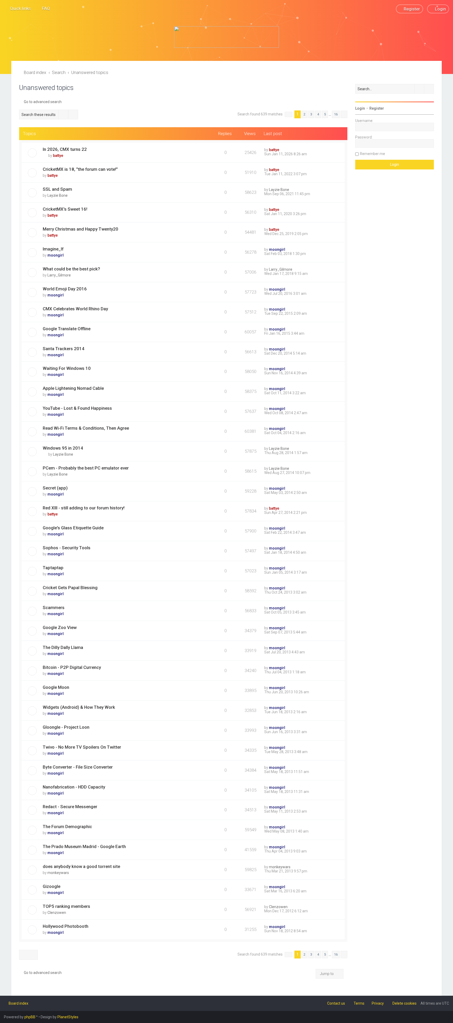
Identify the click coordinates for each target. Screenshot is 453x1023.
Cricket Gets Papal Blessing (70, 587)
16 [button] (336, 114)
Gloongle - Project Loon (66, 727)
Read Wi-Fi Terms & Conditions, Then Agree (86, 428)
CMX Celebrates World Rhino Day (75, 308)
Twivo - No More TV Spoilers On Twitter (82, 747)
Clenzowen (56, 912)
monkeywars (58, 873)
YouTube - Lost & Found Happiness (77, 408)
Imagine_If (53, 249)
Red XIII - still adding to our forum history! (84, 507)
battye (58, 155)
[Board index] (226, 37)
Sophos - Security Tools (66, 547)
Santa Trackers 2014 (63, 348)
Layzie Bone (57, 195)
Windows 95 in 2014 (63, 448)
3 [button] (311, 114)
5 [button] (325, 114)
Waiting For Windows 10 (67, 368)
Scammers (53, 607)
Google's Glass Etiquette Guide (73, 527)
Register (376, 108)
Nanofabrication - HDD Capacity (74, 787)
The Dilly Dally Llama (63, 647)
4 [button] (318, 114)
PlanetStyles (67, 1017)
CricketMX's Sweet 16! (65, 209)
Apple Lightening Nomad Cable (73, 388)
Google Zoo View (60, 627)
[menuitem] (43, 8)
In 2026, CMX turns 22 (65, 149)
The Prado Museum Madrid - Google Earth (84, 846)
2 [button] (304, 114)
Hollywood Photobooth (65, 926)
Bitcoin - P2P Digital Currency (72, 667)
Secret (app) (55, 488)
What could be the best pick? (71, 268)
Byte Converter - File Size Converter (78, 767)
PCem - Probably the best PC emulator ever (86, 468)
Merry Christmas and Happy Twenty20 (80, 229)
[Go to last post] (281, 150)
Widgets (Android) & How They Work (79, 707)
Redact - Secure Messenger (70, 806)
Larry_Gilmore (59, 275)
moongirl (55, 255)
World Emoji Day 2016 (65, 288)
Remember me (372, 154)
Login (360, 108)
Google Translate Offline (66, 328)
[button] (288, 114)
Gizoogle (51, 886)
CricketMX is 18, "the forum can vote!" (80, 169)
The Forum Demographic (67, 826)
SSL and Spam (57, 189)
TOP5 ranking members (66, 906)
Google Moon (56, 687)
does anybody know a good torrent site (81, 866)
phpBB (29, 1017)
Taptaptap (53, 567)
